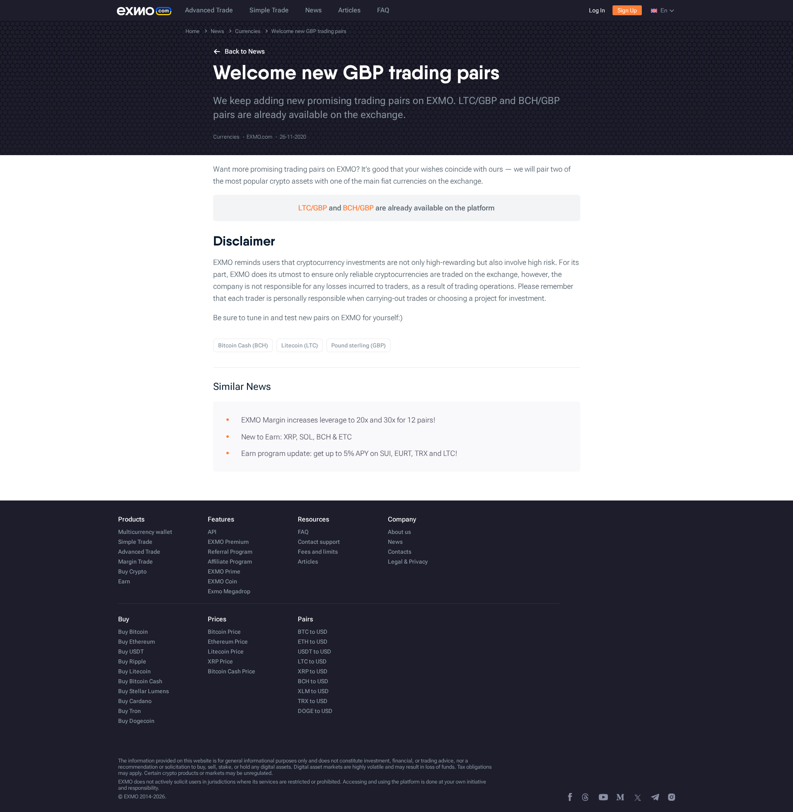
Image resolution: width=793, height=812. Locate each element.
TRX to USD (313, 701)
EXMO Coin (222, 581)
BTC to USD (313, 632)
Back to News (245, 51)
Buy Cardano (135, 701)
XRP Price (220, 661)
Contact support (319, 542)
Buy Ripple (132, 661)
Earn (124, 581)
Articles (349, 10)
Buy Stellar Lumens (143, 691)
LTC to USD (312, 661)
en (663, 10)
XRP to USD (313, 671)
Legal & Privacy (408, 561)
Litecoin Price (226, 651)
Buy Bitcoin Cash (140, 681)
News (313, 10)
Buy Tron (129, 711)
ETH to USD (313, 641)
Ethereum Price (228, 641)
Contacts (399, 552)
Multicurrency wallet (145, 532)
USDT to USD (314, 651)
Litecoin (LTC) (299, 345)
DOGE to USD (315, 711)
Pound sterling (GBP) (358, 345)
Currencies (226, 137)
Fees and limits (318, 552)
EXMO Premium (228, 542)
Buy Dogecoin (136, 721)
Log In (597, 10)
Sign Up (627, 10)
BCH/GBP (358, 207)
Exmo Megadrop (229, 591)
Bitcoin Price (224, 632)
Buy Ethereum (136, 641)
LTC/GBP (312, 207)
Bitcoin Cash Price (231, 671)
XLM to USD (313, 691)
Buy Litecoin (134, 671)
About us (399, 532)
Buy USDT (131, 651)
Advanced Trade (209, 10)
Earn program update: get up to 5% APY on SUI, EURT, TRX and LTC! (349, 453)
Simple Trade (269, 10)
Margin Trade (135, 561)
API (212, 532)
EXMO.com (259, 137)
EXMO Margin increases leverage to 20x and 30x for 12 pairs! (338, 419)
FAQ (383, 10)
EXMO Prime (224, 571)
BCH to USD (313, 681)
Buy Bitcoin (133, 632)
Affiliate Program (230, 561)
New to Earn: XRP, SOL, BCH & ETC (296, 436)
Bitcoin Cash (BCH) (243, 345)
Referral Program (230, 552)
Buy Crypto (132, 571)
